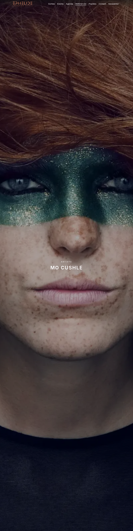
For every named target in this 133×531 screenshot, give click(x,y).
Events (60, 4)
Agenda (69, 4)
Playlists (92, 4)
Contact (102, 4)
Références (80, 4)
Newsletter (113, 4)
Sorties (51, 4)
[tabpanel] (66, 265)
